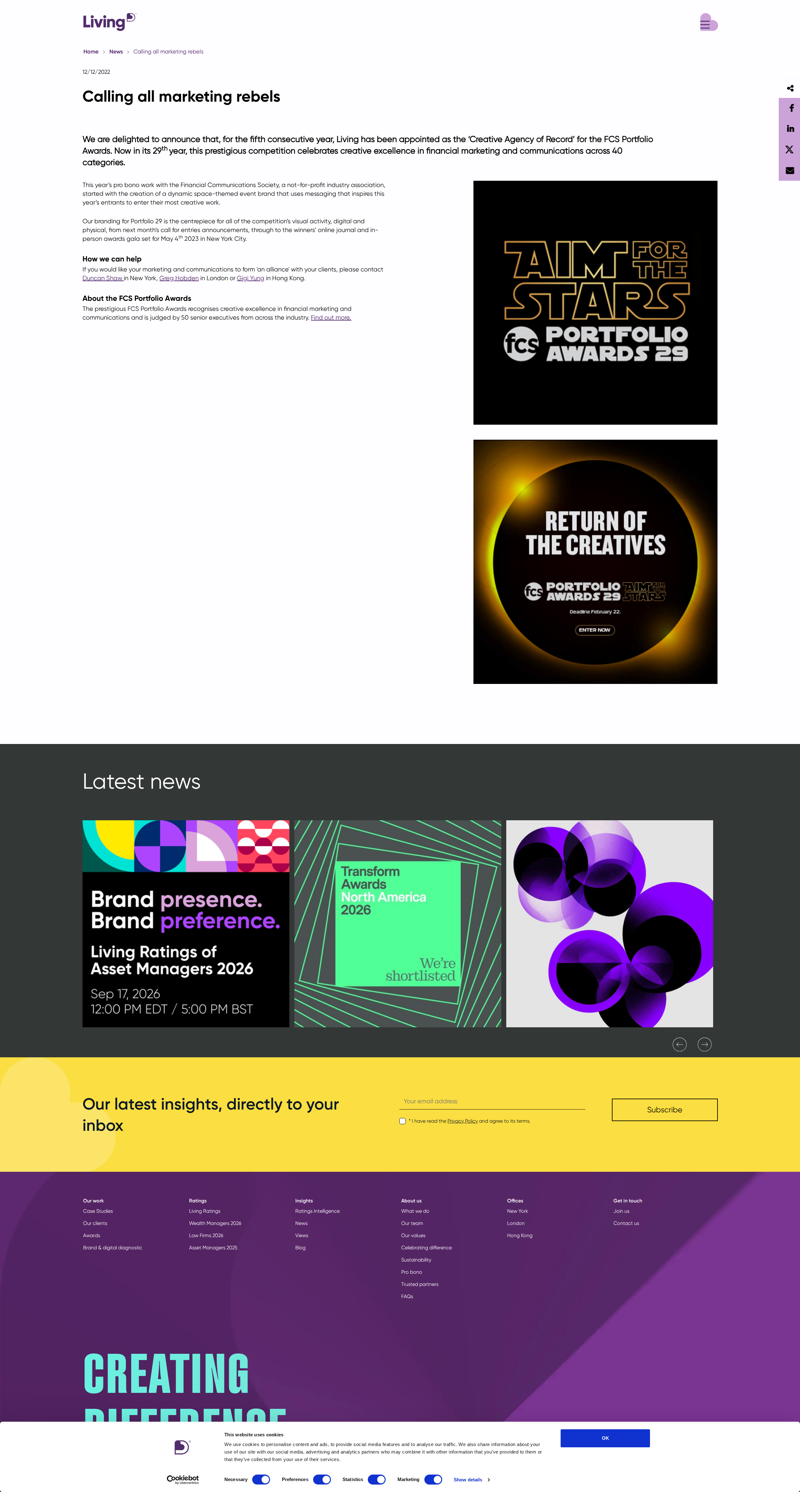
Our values (413, 1235)
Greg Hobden (179, 278)
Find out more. (331, 317)
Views (301, 1235)
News (116, 51)
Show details (468, 1479)
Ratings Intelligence (317, 1211)
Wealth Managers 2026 (215, 1223)
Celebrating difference (426, 1248)
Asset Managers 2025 (213, 1248)
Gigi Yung (250, 278)
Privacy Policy (463, 1121)
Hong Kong (519, 1235)
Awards (91, 1235)
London (516, 1223)
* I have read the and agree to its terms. (470, 1121)
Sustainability (416, 1260)
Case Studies (98, 1211)
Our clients (95, 1223)
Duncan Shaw (103, 278)
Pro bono (411, 1272)
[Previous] (680, 1044)
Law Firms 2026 (206, 1235)
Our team (412, 1223)
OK (605, 1438)
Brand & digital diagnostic (112, 1248)
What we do (415, 1211)
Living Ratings (204, 1211)
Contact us (626, 1223)
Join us (621, 1211)
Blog (300, 1248)
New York (517, 1211)
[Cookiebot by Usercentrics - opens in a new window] (183, 1479)
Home (90, 51)
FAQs (407, 1296)
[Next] (704, 1044)
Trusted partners (419, 1284)
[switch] (322, 1479)
